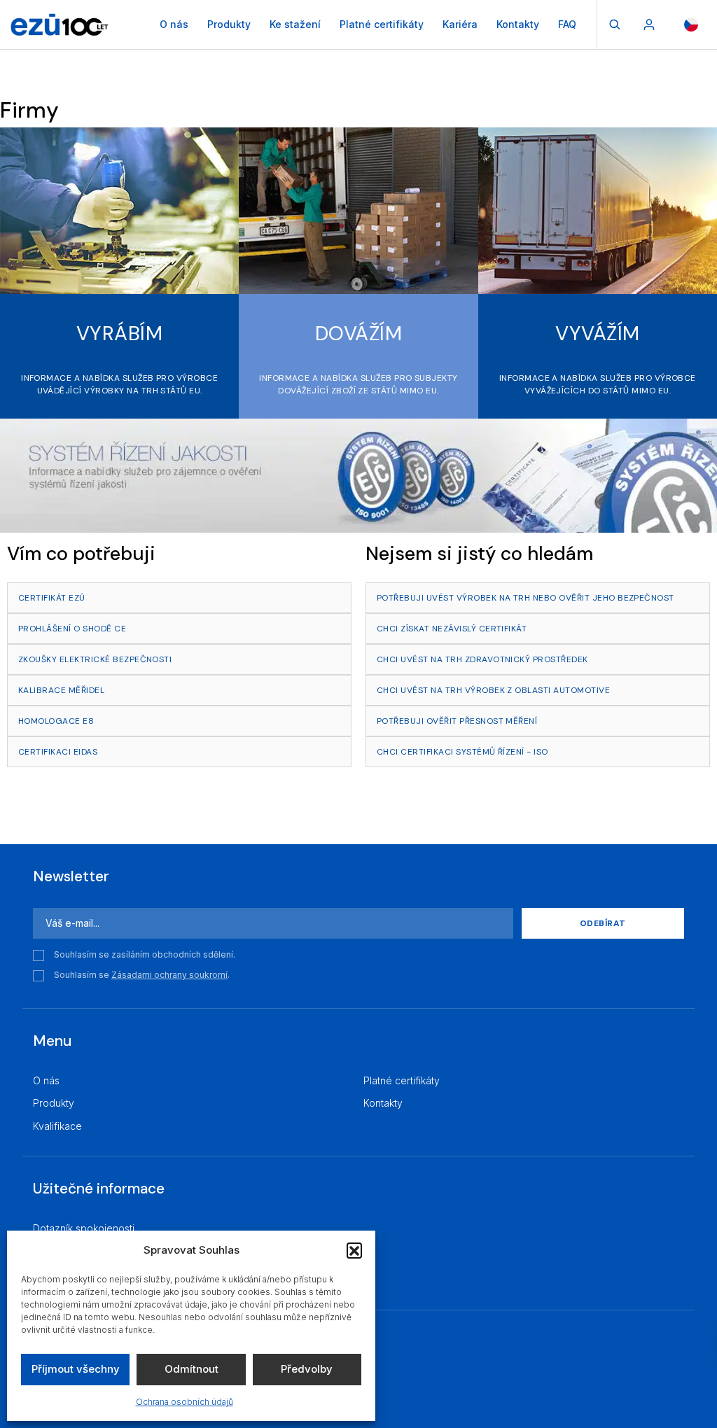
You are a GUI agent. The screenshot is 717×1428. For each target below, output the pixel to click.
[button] (354, 1250)
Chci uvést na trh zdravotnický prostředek (482, 659)
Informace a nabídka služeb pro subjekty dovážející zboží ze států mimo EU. (358, 384)
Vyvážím (597, 333)
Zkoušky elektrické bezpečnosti (95, 659)
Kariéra (460, 24)
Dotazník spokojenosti (83, 1228)
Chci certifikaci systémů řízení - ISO (462, 751)
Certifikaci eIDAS (57, 751)
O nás (174, 24)
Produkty (229, 24)
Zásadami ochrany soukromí (169, 974)
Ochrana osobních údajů (184, 1401)
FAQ (567, 24)
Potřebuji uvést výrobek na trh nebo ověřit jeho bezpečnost (525, 597)
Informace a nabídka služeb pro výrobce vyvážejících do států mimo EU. (597, 384)
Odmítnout (191, 1369)
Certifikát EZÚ (51, 597)
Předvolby (307, 1369)
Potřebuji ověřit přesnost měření (457, 721)
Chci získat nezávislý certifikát (452, 628)
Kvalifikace (57, 1126)
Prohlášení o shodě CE (72, 628)
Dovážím (358, 333)
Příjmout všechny (76, 1369)
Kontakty (517, 24)
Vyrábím (119, 333)
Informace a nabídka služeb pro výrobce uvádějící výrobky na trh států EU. (119, 384)
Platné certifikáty (382, 24)
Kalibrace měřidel (61, 690)
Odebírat (603, 923)
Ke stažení (295, 24)
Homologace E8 (56, 721)
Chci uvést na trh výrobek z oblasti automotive (493, 690)
